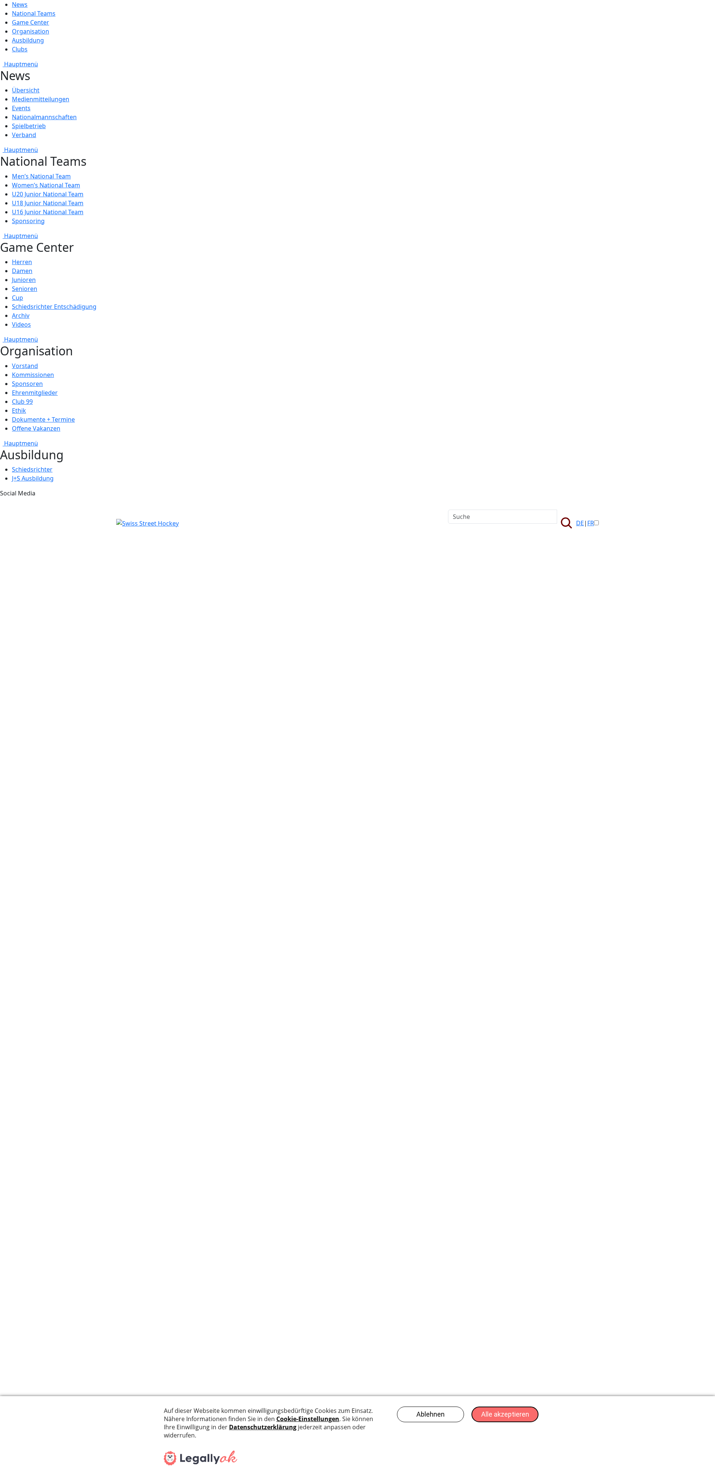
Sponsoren (27, 384)
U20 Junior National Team (47, 194)
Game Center (30, 22)
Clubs (20, 49)
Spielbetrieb (29, 126)
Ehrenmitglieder (35, 393)
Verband (24, 135)
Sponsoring (28, 221)
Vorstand (25, 366)
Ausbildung (28, 40)
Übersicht (25, 90)
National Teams (33, 13)
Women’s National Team (46, 185)
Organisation (30, 31)
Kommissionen (33, 375)
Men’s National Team (41, 176)
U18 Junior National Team (47, 203)
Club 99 (22, 401)
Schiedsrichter (32, 469)
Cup (17, 298)
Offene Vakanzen (36, 428)
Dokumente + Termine (43, 419)
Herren (22, 262)
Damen (22, 271)
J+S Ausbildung (33, 478)
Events (21, 108)
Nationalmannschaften (44, 117)
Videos (21, 324)
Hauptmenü (20, 64)
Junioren (24, 280)
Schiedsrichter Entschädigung (54, 306)
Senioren (24, 289)
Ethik (19, 410)
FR (590, 523)
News (20, 4)
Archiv (20, 315)
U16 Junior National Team (47, 212)
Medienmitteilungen (40, 99)
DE (580, 523)
